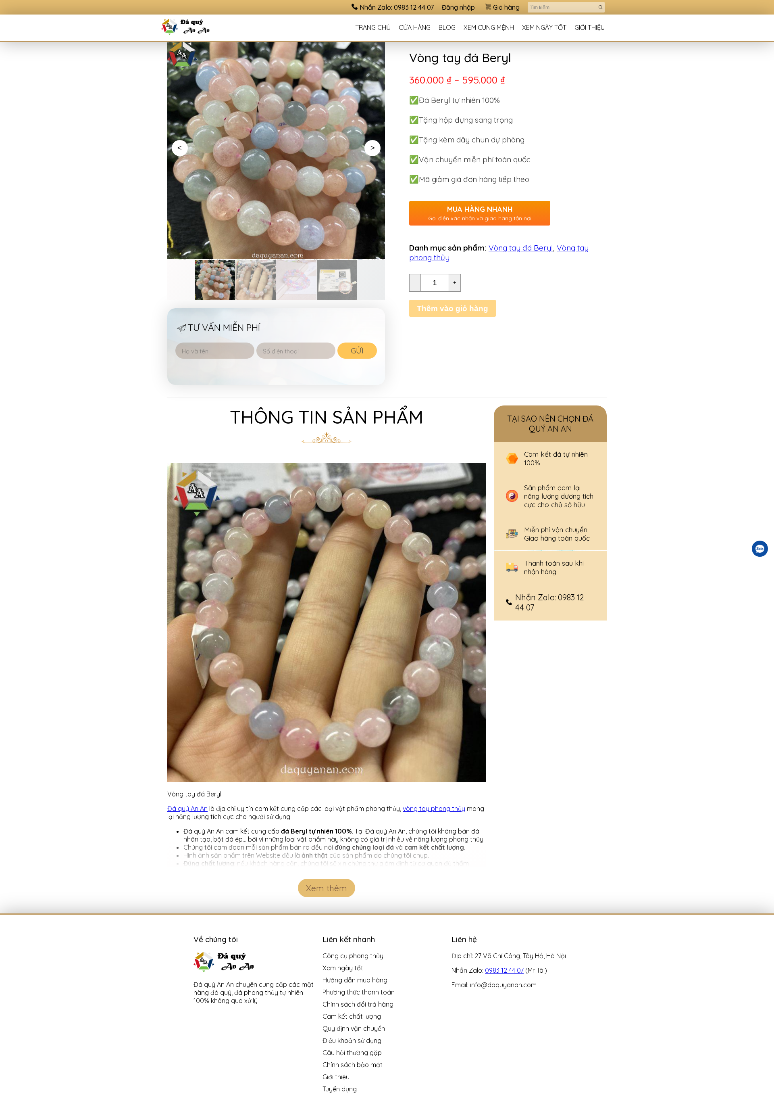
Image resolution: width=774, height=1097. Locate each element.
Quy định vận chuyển (353, 1028)
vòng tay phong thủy (434, 808)
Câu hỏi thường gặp (352, 1053)
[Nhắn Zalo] (760, 549)
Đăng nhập (458, 7)
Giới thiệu (589, 27)
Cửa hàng (415, 27)
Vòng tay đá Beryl (521, 248)
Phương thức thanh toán (358, 992)
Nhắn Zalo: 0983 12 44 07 (397, 7)
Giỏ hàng (506, 7)
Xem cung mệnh (489, 27)
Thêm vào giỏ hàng (452, 308)
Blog (447, 27)
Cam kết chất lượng (351, 1016)
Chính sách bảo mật (352, 1065)
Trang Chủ (373, 27)
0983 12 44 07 (504, 970)
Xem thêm (326, 888)
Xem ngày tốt (544, 27)
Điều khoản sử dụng (351, 1040)
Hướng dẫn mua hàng (354, 980)
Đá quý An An (187, 808)
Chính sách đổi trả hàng (357, 1004)
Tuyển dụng (339, 1089)
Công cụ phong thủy (352, 956)
